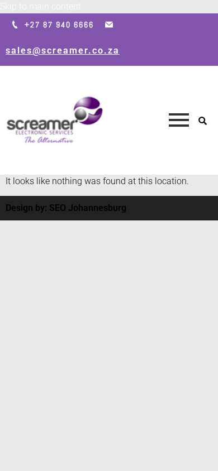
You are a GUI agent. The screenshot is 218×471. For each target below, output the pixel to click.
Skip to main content (40, 6)
